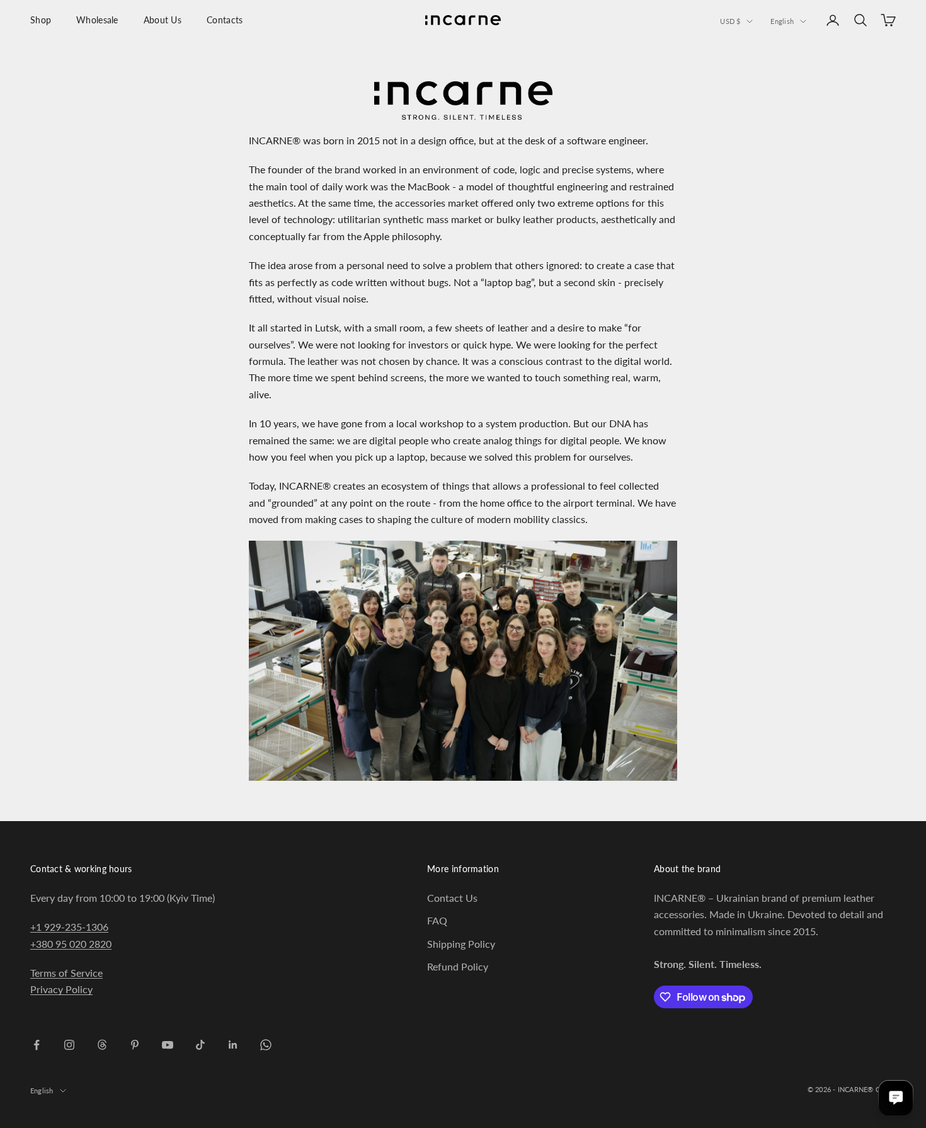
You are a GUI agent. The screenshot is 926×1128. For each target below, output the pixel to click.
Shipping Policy (461, 944)
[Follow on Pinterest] (135, 1045)
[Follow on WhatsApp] (266, 1045)
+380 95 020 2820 (70, 944)
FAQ (437, 920)
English (782, 21)
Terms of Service (66, 973)
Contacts (225, 19)
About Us (162, 19)
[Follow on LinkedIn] (233, 1045)
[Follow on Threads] (102, 1045)
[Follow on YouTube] (167, 1045)
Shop (40, 19)
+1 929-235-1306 (69, 927)
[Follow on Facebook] (36, 1045)
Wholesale (97, 19)
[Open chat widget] (895, 1097)
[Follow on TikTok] (200, 1045)
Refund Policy (457, 966)
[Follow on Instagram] (69, 1045)
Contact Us (452, 898)
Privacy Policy (61, 989)
